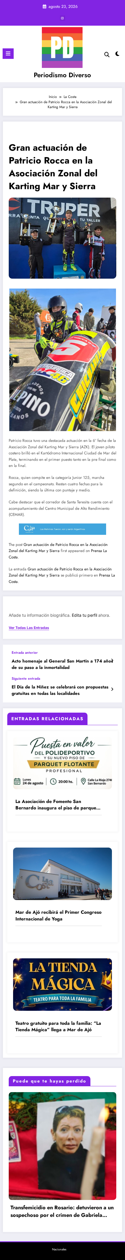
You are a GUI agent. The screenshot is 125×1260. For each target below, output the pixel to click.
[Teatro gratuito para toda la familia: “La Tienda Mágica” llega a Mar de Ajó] (62, 984)
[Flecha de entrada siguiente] (112, 689)
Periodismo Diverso (62, 75)
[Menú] (8, 53)
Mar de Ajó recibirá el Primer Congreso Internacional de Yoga (58, 915)
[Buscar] (107, 55)
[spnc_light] (117, 55)
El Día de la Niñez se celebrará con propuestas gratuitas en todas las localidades (60, 690)
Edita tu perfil (84, 615)
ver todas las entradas (29, 628)
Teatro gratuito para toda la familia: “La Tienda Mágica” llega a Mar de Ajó (58, 1026)
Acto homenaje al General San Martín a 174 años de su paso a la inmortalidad (62, 664)
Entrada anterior (25, 653)
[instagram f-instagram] (62, 18)
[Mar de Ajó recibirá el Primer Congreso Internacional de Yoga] (62, 873)
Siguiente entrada (26, 678)
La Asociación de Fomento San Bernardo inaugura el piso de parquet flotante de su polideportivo (56, 804)
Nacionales (59, 1249)
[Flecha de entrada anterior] (112, 660)
